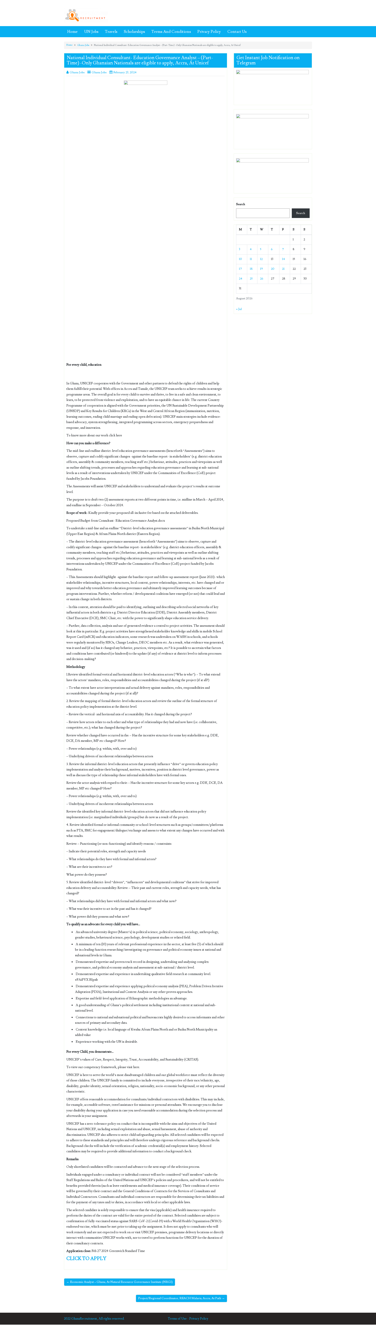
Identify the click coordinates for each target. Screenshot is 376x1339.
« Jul (239, 309)
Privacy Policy (209, 31)
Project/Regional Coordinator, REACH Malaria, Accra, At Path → (181, 1298)
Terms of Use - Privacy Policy (188, 1319)
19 (261, 269)
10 (240, 259)
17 (240, 269)
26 (261, 279)
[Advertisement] (145, 159)
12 (261, 259)
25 (251, 279)
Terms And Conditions (171, 31)
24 (240, 279)
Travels (111, 31)
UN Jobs (91, 31)
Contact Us (237, 31)
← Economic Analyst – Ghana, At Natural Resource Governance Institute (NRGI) (119, 1282)
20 (272, 269)
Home (72, 31)
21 (283, 269)
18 (251, 269)
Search (240, 204)
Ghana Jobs (83, 45)
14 (283, 259)
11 (251, 259)
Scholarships (134, 31)
